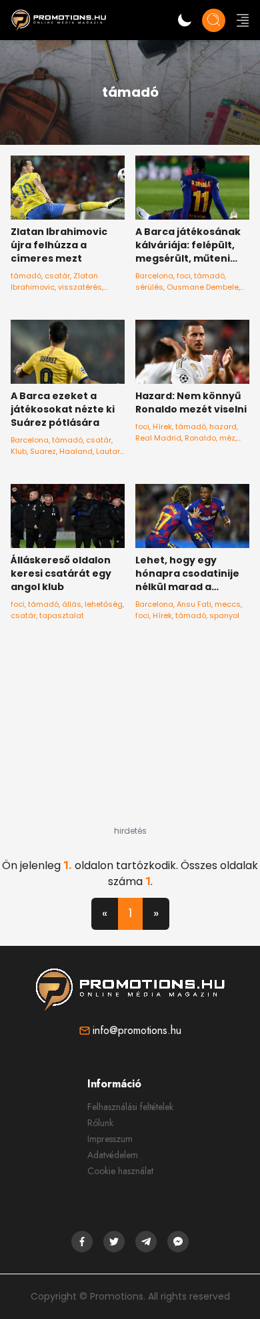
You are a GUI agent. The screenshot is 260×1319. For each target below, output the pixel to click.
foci (184, 275)
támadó (26, 275)
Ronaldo (200, 438)
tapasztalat (61, 615)
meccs (228, 604)
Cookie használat (120, 1170)
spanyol (224, 615)
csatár (57, 275)
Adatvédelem (112, 1154)
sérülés (149, 287)
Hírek (162, 426)
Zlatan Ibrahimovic (54, 281)
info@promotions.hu (137, 1030)
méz (227, 438)
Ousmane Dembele (203, 287)
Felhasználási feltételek (130, 1106)
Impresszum (110, 1138)
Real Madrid (158, 438)
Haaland (76, 451)
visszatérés (80, 287)
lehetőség (104, 604)
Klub (19, 451)
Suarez (43, 451)
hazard (223, 426)
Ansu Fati (194, 604)
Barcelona (154, 275)
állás (71, 604)
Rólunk (100, 1122)
